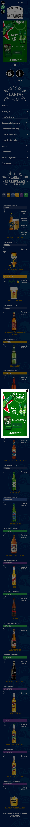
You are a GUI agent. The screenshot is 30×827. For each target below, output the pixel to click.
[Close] (27, 390)
